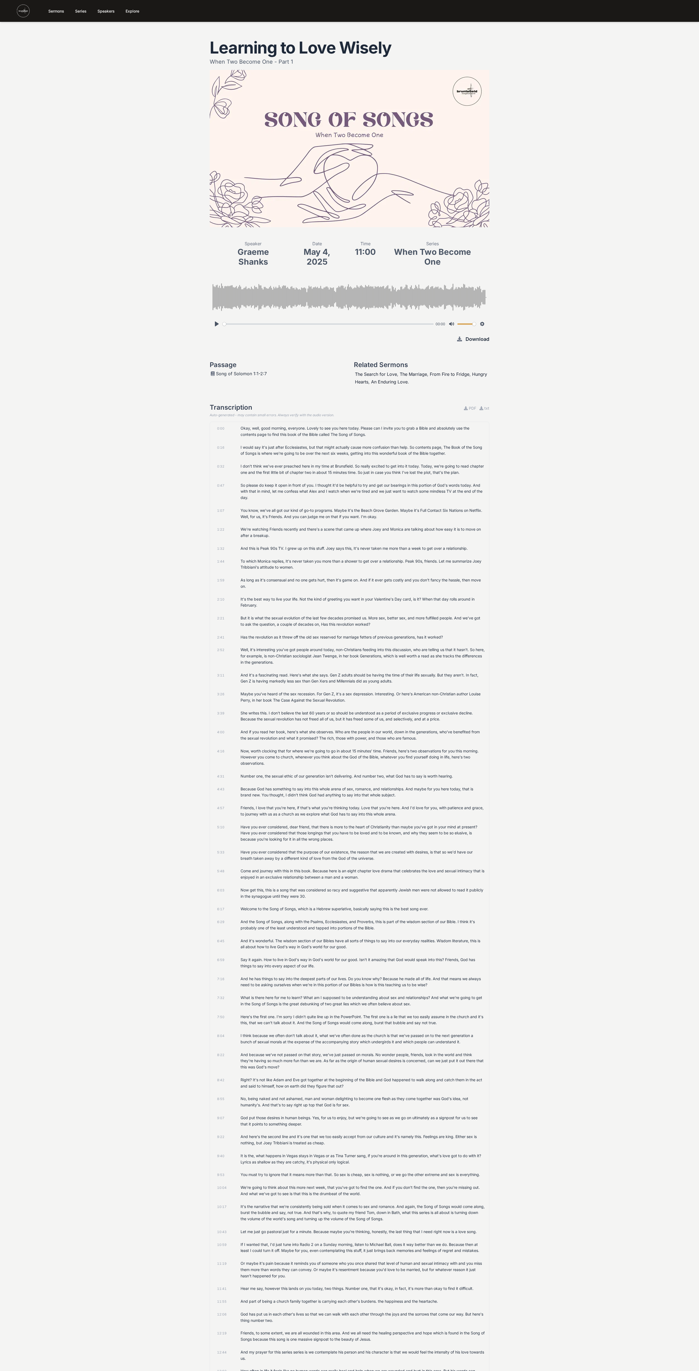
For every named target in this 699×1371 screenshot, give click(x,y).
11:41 (222, 1289)
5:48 (220, 871)
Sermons (56, 11)
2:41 (220, 637)
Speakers (106, 11)
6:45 (220, 941)
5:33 (220, 852)
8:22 (220, 1055)
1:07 (220, 511)
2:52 (220, 650)
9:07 (220, 1118)
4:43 (220, 789)
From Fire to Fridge (449, 374)
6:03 (220, 890)
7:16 (220, 979)
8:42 (220, 1080)
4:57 (220, 808)
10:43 (222, 1232)
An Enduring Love (389, 382)
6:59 (220, 960)
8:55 (220, 1099)
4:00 (220, 732)
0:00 (220, 428)
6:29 (220, 922)
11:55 (222, 1301)
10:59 (222, 1245)
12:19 (222, 1333)
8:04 (220, 1036)
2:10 (220, 599)
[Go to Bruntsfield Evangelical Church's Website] (18, 10)
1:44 (220, 561)
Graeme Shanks (253, 257)
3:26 (220, 694)
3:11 (220, 675)
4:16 (220, 751)
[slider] (328, 324)
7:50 (220, 1017)
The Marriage (413, 374)
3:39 (220, 713)
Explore (132, 11)
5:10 (220, 827)
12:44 (222, 1352)
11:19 (222, 1263)
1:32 (220, 548)
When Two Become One (432, 257)
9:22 (220, 1137)
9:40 (220, 1156)
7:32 (220, 998)
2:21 (220, 618)
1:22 (220, 529)
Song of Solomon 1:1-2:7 (241, 373)
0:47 (220, 485)
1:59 (220, 580)
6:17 (220, 909)
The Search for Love (376, 374)
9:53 (220, 1175)
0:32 (220, 466)
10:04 (222, 1188)
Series (81, 11)
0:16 (220, 447)
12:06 (222, 1314)
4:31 (220, 776)
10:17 (222, 1207)
